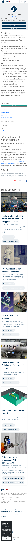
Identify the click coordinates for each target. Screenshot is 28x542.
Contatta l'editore (14, 25)
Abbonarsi (3, 516)
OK (6, 538)
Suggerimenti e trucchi (6, 511)
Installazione (14, 28)
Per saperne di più (9, 237)
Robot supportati (19, 511)
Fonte (2, 113)
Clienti (16, 514)
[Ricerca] (17, 1)
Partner (16, 513)
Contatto (17, 509)
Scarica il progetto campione (10, 241)
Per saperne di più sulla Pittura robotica (12, 478)
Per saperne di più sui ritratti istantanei (12, 482)
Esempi (2, 514)
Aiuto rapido (4, 509)
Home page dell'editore (6, 117)
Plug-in (14, 105)
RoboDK (14, 16)
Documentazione (5, 112)
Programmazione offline (6, 518)
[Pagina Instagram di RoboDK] (13, 532)
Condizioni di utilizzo (12, 539)
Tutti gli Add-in (4, 115)
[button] (21, 1)
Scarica (14, 23)
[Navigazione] (25, 1)
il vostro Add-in (4, 166)
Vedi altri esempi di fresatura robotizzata (12, 288)
